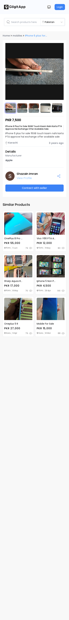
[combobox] (55, 22)
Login (60, 7)
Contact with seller (34, 188)
